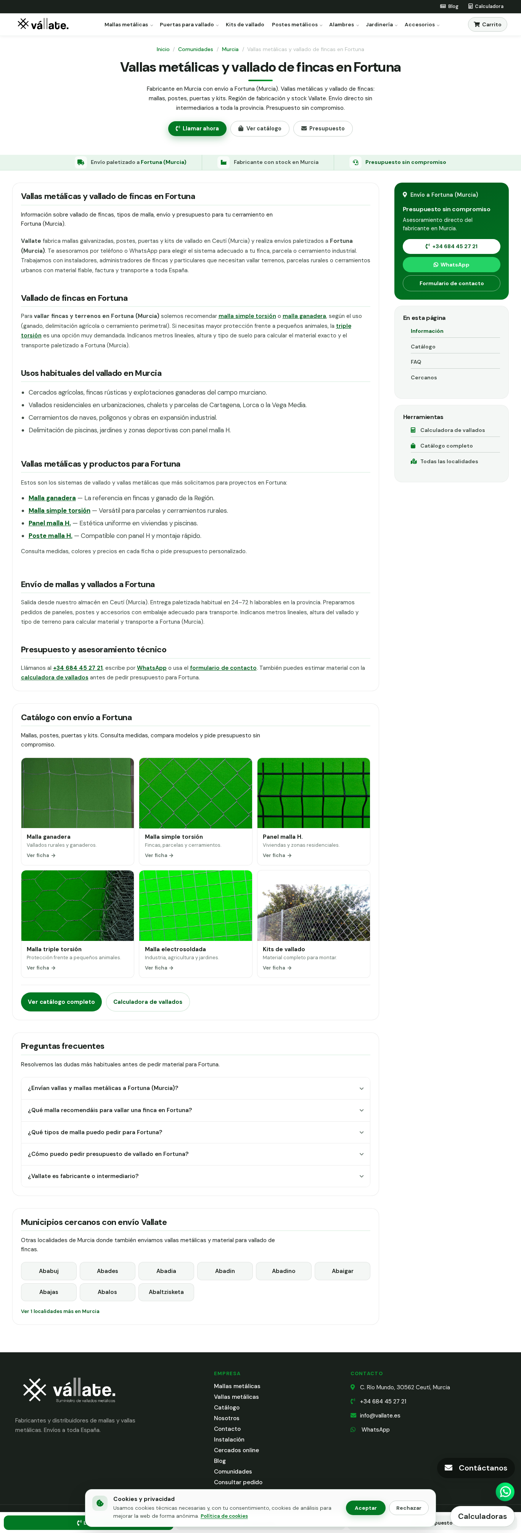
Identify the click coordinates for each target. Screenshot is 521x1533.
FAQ (416, 361)
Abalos (107, 1292)
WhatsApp (152, 668)
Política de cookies (224, 1516)
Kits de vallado (245, 24)
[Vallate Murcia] (68, 1407)
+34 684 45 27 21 (455, 246)
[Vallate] (45, 24)
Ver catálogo (263, 128)
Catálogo (423, 346)
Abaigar (343, 1271)
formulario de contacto (223, 668)
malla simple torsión (247, 316)
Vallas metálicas (236, 1397)
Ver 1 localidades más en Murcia (60, 1311)
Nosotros (227, 1418)
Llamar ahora (201, 128)
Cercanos (424, 377)
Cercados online (236, 1450)
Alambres (341, 24)
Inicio (163, 49)
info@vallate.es (380, 1415)
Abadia (166, 1271)
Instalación (229, 1439)
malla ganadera (304, 316)
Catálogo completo (446, 445)
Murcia (230, 49)
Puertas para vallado (187, 24)
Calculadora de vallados (147, 1002)
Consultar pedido (238, 1482)
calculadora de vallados (54, 677)
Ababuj (49, 1271)
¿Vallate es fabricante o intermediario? (83, 1176)
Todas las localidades (449, 461)
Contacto (227, 1429)
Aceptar (366, 1507)
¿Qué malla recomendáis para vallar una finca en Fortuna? (110, 1110)
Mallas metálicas (126, 24)
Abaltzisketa (166, 1292)
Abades (107, 1271)
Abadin (225, 1271)
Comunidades (195, 49)
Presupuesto (327, 128)
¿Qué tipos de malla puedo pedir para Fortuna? (95, 1132)
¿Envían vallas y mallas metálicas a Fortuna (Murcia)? (103, 1088)
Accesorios (420, 24)
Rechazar (408, 1507)
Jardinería (379, 24)
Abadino (284, 1271)
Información (427, 330)
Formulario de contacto (452, 283)
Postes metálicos (295, 24)
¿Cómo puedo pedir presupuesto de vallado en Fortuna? (108, 1154)
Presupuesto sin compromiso (405, 162)
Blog (220, 1461)
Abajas (48, 1292)
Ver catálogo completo (61, 1002)
